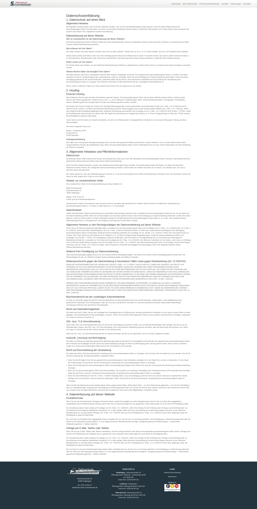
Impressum (172, 477)
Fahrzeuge (236, 4)
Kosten (225, 4)
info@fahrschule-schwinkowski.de (84, 487)
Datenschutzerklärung (172, 473)
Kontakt (247, 4)
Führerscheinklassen (209, 4)
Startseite (176, 4)
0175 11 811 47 (86, 485)
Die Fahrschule (190, 4)
